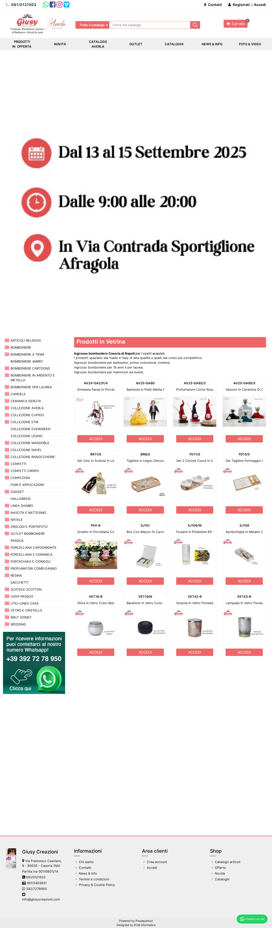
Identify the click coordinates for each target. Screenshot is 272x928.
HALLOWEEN (20, 499)
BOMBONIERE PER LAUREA (31, 387)
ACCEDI (95, 439)
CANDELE (18, 394)
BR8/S (145, 454)
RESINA (16, 575)
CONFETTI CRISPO (25, 471)
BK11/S (95, 454)
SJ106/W (195, 525)
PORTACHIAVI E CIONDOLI (31, 561)
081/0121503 (23, 5)
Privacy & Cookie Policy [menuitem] (97, 885)
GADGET (17, 492)
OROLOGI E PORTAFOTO (29, 527)
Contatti (214, 5)
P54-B (96, 525)
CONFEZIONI (20, 478)
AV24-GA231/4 (96, 383)
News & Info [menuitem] (88, 873)
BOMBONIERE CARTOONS (30, 368)
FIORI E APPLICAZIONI (27, 485)
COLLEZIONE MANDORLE (30, 443)
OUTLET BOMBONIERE (28, 534)
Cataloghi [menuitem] (222, 879)
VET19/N (145, 597)
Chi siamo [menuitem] (86, 862)
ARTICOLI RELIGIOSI (26, 340)
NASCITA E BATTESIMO (28, 513)
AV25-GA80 (145, 383)
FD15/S (244, 454)
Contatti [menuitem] (85, 868)
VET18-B (96, 597)
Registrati (241, 5)
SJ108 (244, 525)
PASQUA (17, 541)
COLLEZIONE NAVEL (26, 450)
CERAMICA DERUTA (26, 401)
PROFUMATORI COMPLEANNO (34, 568)
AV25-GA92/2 (195, 383)
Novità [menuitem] (220, 873)
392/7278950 (36, 889)
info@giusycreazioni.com (41, 899)
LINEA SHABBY (22, 506)
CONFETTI (18, 464)
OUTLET (135, 44)
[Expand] (7, 340)
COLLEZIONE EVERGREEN (30, 429)
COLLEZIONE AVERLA (27, 408)
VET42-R (195, 597)
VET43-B (244, 597)
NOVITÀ (60, 44)
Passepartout (144, 920)
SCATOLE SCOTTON (26, 589)
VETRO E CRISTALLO (26, 610)
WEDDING (18, 624)
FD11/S (195, 454)
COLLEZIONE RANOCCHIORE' (33, 457)
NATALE (17, 520)
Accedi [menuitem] (152, 868)
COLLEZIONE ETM (24, 422)
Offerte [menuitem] (220, 868)
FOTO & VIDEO (250, 44)
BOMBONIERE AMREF (27, 361)
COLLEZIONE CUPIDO (27, 415)
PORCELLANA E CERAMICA (32, 554)
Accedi (260, 5)
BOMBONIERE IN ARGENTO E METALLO (33, 377)
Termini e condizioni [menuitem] (94, 879)
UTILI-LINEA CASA (25, 603)
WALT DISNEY (21, 617)
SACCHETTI (19, 582)
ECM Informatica (145, 925)
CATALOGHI (174, 44)
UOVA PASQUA (22, 596)
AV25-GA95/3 (244, 383)
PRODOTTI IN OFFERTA (21, 44)
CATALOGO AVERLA (98, 44)
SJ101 (145, 525)
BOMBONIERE (21, 347)
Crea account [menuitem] (157, 862)
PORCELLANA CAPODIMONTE (34, 548)
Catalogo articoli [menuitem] (227, 862)
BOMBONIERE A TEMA (27, 354)
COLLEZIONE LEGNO (26, 436)
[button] (195, 25)
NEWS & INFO (212, 44)
